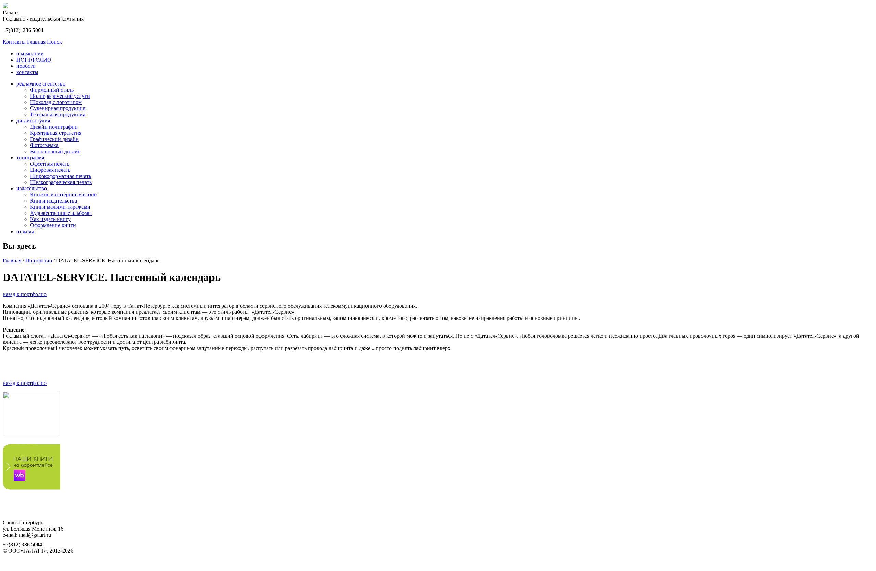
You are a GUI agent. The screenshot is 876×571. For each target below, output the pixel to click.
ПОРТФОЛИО (33, 60)
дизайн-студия (33, 121)
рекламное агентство (40, 84)
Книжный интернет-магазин (63, 194)
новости (26, 66)
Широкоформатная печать (60, 176)
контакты (27, 72)
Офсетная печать (49, 164)
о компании (30, 53)
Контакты (14, 42)
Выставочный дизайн (55, 151)
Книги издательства (53, 201)
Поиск (54, 42)
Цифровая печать (50, 170)
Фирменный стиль (52, 90)
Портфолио (38, 260)
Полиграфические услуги (60, 96)
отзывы (25, 231)
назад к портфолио (25, 294)
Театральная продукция (57, 114)
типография (30, 157)
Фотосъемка (44, 145)
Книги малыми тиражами (60, 207)
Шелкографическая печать (61, 182)
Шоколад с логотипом (56, 102)
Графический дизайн (54, 139)
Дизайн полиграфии (54, 127)
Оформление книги (53, 225)
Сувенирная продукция (57, 108)
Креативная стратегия (55, 133)
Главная (36, 42)
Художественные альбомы (61, 213)
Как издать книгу (50, 219)
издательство (31, 188)
